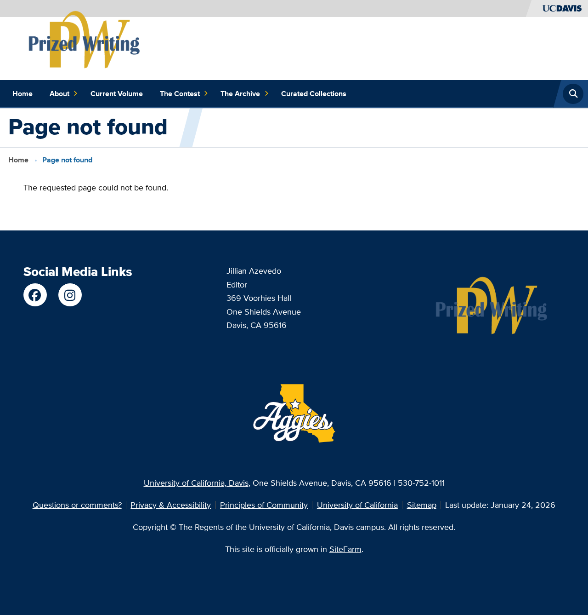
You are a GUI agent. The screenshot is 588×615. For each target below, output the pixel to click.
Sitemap (421, 505)
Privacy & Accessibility (170, 505)
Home (22, 93)
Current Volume (116, 93)
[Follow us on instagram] (69, 294)
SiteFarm (345, 549)
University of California (357, 505)
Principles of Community (264, 505)
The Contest (180, 93)
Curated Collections (313, 93)
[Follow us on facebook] (34, 294)
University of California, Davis (196, 483)
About (59, 93)
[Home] (85, 40)
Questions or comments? (77, 505)
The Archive (240, 93)
